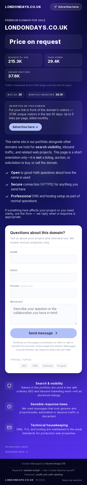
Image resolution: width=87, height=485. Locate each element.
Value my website (72, 480)
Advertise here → (25, 127)
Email (14, 270)
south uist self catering (49, 474)
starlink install (31, 470)
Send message (41, 333)
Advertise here (68, 6)
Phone (21, 286)
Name (14, 252)
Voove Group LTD (55, 463)
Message (16, 301)
